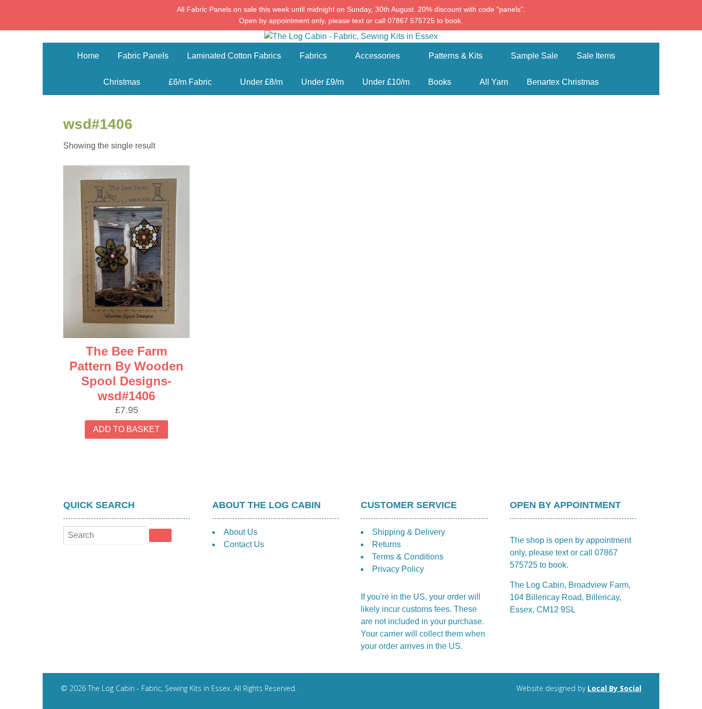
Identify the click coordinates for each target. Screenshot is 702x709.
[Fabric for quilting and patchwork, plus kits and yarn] (351, 36)
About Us (240, 532)
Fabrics (313, 55)
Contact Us (244, 544)
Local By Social (614, 688)
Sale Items (596, 55)
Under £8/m (261, 82)
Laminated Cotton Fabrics (234, 55)
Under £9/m (322, 82)
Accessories (377, 55)
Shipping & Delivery (408, 532)
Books (439, 82)
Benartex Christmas (563, 82)
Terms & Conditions (408, 556)
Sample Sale (534, 55)
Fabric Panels (143, 55)
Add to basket (126, 429)
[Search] (160, 535)
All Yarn (493, 82)
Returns (386, 544)
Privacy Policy (398, 569)
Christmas (121, 82)
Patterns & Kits (456, 55)
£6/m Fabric (190, 82)
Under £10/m (386, 82)
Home (88, 55)
